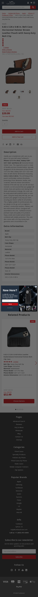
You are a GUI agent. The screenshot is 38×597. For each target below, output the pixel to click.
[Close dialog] (36, 287)
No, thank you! (10, 307)
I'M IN (10, 304)
